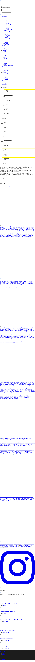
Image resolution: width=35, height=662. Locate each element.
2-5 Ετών (7, 21)
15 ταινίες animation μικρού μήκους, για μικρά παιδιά (9, 646)
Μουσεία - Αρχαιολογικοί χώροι (8, 95)
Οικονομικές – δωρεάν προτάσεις (10, 43)
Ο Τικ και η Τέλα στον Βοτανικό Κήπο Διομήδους (8, 603)
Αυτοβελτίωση (6, 73)
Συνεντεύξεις (6, 44)
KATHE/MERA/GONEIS (5, 651)
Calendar (3, 655)
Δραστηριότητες (7, 41)
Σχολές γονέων (6, 48)
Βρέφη (7, 20)
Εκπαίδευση (4, 45)
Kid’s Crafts (6, 69)
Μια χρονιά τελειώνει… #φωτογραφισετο (7, 630)
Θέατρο (5, 30)
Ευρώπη (5, 58)
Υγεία (5, 74)
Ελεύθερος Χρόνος (5, 17)
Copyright (4, 656)
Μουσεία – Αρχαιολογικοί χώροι (9, 24)
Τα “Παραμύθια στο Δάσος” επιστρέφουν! (7, 611)
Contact (3, 659)
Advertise (3, 654)
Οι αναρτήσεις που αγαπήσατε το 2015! (7, 638)
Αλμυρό (5, 63)
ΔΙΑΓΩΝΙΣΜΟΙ (4, 84)
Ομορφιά (5, 76)
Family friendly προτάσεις (8, 65)
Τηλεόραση (6, 37)
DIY (2, 66)
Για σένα (7, 28)
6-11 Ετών (7, 22)
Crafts (5, 67)
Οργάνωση (6, 77)
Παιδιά (5, 53)
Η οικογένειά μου (7, 81)
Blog (3, 80)
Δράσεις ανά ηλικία (7, 18)
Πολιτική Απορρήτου (6, 658)
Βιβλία (5, 25)
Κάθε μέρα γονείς (6, 605)
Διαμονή (5, 59)
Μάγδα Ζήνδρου (6, 632)
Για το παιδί (8, 27)
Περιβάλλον (6, 79)
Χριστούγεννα (6, 70)
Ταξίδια (3, 56)
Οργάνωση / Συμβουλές (8, 60)
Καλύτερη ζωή (4, 72)
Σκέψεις (5, 83)
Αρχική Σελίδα (4, 16)
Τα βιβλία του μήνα (9, 29)
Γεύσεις (3, 62)
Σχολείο (5, 49)
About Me (4, 653)
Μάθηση (5, 46)
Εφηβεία (7, 23)
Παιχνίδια (6, 42)
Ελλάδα (5, 57)
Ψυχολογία (6, 78)
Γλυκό (5, 64)
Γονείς (5, 51)
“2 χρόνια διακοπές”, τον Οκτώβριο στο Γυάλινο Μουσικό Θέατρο (11, 619)
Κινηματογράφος (7, 34)
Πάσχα (5, 71)
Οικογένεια (4, 50)
